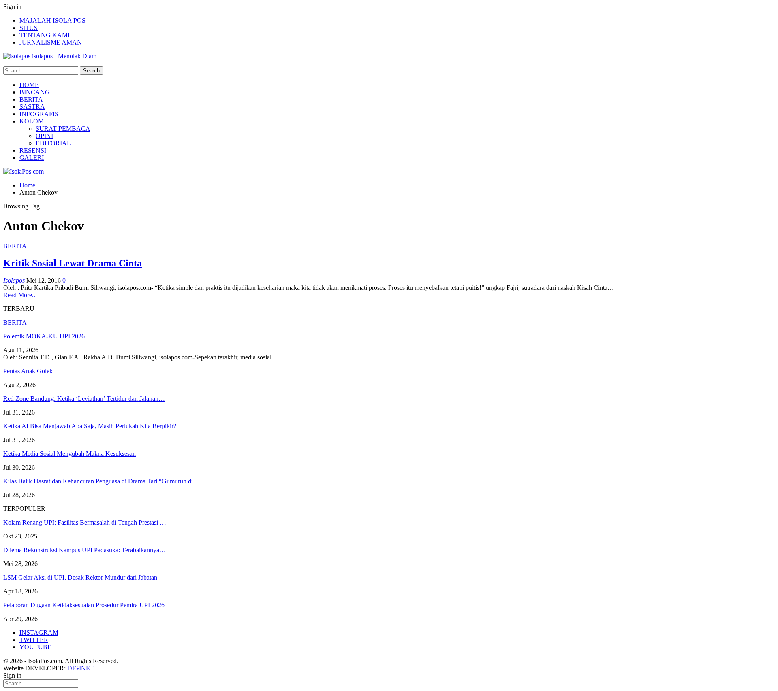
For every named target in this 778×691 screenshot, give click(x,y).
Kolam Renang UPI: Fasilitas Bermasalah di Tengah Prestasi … (84, 522)
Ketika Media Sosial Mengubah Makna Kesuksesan (69, 453)
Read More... (20, 294)
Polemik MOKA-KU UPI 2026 (44, 336)
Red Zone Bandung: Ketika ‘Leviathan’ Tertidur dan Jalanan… (84, 398)
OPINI (44, 135)
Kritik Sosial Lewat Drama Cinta (72, 263)
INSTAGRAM (38, 632)
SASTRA (32, 106)
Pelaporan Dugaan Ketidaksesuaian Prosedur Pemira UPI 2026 (84, 605)
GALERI (31, 157)
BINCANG (34, 92)
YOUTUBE (35, 647)
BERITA (31, 99)
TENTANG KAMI (44, 35)
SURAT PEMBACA (63, 128)
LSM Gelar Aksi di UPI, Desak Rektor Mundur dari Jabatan (80, 577)
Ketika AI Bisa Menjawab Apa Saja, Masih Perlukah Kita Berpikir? (89, 426)
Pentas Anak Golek (28, 371)
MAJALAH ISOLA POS (52, 20)
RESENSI (32, 150)
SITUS (28, 27)
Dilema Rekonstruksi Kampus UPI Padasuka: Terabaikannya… (84, 549)
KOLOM (31, 121)
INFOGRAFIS (38, 114)
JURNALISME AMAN (50, 42)
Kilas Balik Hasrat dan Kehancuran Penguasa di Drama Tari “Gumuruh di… (101, 481)
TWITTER (33, 639)
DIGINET (80, 668)
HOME (29, 84)
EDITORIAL (53, 143)
